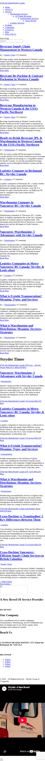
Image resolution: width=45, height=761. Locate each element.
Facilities (8, 25)
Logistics (7, 179)
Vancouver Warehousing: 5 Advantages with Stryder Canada (21, 233)
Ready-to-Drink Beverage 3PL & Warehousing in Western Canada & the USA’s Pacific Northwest (21, 141)
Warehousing (9, 150)
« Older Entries (6, 582)
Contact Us (9, 30)
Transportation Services (29, 18)
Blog (7, 32)
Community (9, 27)
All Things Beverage (23, 16)
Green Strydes (30, 21)
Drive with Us (10, 34)
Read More (4, 70)
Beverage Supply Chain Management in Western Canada (21, 48)
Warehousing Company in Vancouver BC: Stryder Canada (20, 204)
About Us (9, 9)
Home (7, 7)
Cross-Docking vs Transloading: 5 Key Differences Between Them (21, 518)
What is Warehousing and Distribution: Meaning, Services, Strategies (21, 329)
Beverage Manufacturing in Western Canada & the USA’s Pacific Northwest (19, 109)
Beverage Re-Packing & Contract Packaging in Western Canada (21, 77)
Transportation (10, 305)
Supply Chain (9, 55)
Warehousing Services (19, 14)
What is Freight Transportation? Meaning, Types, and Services (21, 297)
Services (8, 12)
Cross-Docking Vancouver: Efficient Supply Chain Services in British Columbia (22, 556)
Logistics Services (17, 23)
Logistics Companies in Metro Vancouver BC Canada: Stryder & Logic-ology (22, 267)
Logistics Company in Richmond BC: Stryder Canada (21, 172)
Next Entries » (5, 584)
